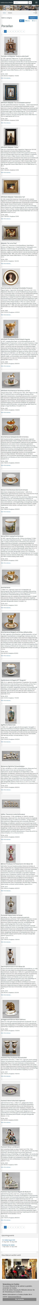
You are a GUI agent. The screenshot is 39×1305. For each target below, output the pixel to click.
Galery (28, 21)
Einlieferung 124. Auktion (8, 1245)
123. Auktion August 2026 (8, 1240)
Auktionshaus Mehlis (7, 2)
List (22, 21)
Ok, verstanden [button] (19, 1299)
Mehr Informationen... (6, 78)
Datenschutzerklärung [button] (14, 1296)
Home (4, 13)
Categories (32, 18)
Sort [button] (34, 21)
